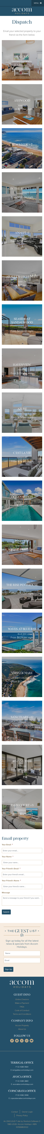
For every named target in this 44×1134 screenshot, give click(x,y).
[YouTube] (31, 1040)
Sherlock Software (30, 1121)
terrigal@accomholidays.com (22, 1070)
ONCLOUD (11, 1121)
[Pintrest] (17, 1040)
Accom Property (22, 1025)
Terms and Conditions (22, 1014)
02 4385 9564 (22, 1067)
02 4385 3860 (22, 1081)
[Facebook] (12, 1040)
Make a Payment (22, 1003)
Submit (6, 912)
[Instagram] (26, 1040)
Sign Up (8, 969)
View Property (22, 60)
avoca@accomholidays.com (23, 1084)
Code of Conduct (22, 1010)
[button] (37, 3)
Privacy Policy (22, 1115)
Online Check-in (22, 999)
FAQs (22, 1006)
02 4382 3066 (22, 1095)
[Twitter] (22, 1040)
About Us (22, 1029)
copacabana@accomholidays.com (23, 1098)
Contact (14, 1111)
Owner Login (27, 1111)
